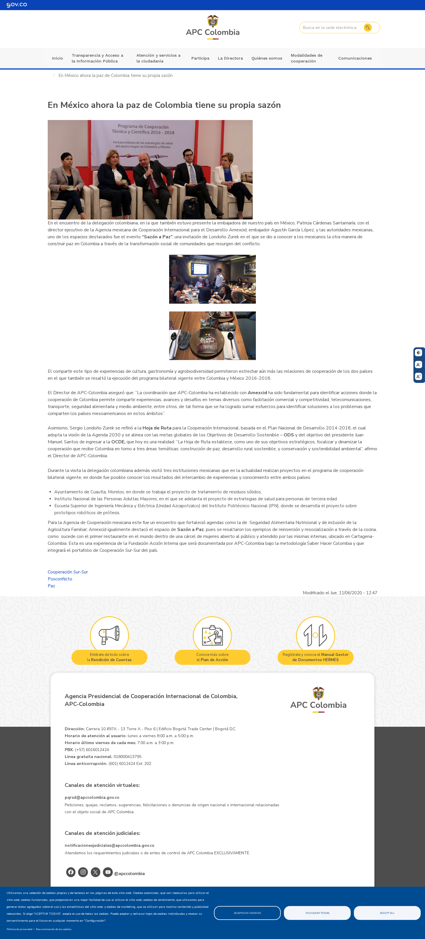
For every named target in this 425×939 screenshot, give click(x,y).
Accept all (387, 913)
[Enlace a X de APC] (95, 872)
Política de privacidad (19, 929)
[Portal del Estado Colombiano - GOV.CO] (16, 5)
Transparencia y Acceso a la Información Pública (97, 58)
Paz (51, 586)
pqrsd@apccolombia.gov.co (92, 797)
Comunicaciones (355, 58)
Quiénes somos (267, 58)
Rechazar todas (317, 913)
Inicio (57, 58)
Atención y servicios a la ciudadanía (158, 58)
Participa (200, 58)
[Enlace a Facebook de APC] (70, 872)
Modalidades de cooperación (306, 58)
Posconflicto (60, 579)
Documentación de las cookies (53, 929)
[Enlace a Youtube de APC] (108, 872)
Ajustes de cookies (247, 913)
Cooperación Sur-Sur (68, 572)
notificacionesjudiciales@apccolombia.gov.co (109, 845)
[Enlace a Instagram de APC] (83, 872)
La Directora (230, 58)
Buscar (367, 27)
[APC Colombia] (213, 28)
